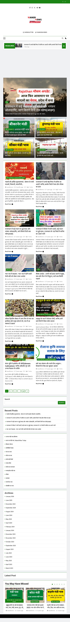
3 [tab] (57, 584)
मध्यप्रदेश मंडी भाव (10, 470)
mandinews (10, 187)
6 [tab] (64, 584)
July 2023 (9, 553)
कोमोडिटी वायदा (9, 448)
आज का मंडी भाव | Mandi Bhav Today (16, 178)
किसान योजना (9, 444)
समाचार (8, 478)
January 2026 (10, 496)
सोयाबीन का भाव (10, 486)
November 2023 (10, 538)
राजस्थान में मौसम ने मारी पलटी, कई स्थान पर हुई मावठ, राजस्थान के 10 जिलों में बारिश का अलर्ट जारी (32, 1)
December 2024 (10, 504)
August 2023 (9, 549)
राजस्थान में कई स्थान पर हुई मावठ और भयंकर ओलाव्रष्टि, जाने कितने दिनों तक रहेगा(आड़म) (18, 231)
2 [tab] (54, 584)
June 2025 (9, 500)
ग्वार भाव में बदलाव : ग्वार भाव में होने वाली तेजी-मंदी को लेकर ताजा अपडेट (23, 429)
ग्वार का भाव (9, 270)
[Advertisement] (35, 63)
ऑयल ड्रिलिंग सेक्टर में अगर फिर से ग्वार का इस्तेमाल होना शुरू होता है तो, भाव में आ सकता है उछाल (19, 321)
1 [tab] (52, 584)
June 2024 (9, 515)
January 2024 (10, 530)
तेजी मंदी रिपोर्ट (9, 459)
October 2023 (10, 542)
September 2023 (11, 545)
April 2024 (9, 523)
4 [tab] (59, 584)
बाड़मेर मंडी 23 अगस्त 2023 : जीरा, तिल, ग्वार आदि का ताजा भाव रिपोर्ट (55, 607)
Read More (8, 204)
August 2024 (9, 511)
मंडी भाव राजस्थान (9, 129)
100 (23, 391)
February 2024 (10, 527)
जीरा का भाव (9, 455)
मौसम (7, 102)
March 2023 (9, 568)
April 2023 (9, 564)
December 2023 (10, 534)
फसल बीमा (8, 463)
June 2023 (9, 557)
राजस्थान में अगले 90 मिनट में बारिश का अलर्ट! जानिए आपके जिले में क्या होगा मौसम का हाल (38, 44)
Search (7, 399)
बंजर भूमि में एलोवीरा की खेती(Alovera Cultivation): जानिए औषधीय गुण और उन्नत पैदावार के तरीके (17, 366)
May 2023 (9, 560)
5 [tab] (61, 584)
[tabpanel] (14, 600)
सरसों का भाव (9, 482)
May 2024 (9, 519)
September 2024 (11, 508)
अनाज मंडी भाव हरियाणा (11, 436)
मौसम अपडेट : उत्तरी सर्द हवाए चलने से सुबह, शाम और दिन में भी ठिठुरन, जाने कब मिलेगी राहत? (50, 276)
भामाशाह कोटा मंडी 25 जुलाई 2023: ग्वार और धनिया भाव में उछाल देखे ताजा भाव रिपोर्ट (35, 607)
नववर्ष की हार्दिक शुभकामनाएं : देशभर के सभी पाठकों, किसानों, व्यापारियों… (23, 414)
